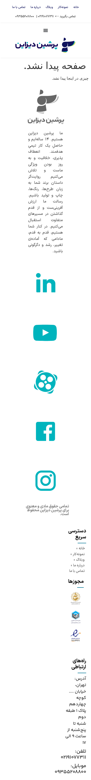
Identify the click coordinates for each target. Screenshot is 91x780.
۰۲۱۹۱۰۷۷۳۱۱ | (45, 16)
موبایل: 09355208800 (70, 769)
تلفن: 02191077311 (73, 754)
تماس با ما (18, 7)
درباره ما (36, 7)
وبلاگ (49, 7)
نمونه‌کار (63, 7)
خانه (76, 7)
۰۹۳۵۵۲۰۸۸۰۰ (24, 16)
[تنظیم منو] (45, 30)
